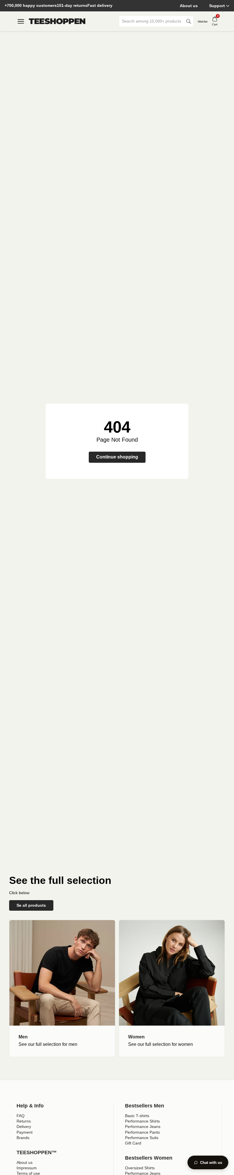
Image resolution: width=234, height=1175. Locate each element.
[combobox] (152, 21)
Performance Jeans (142, 1126)
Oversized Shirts (140, 1168)
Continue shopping (117, 456)
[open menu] (21, 21)
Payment (25, 1132)
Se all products (31, 905)
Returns (24, 1121)
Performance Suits (141, 1137)
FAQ (21, 1115)
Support (217, 5)
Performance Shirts (142, 1121)
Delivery (24, 1126)
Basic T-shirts (137, 1115)
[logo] (57, 21)
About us (189, 5)
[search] (188, 21)
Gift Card (133, 1143)
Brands (23, 1137)
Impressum (27, 1168)
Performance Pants (142, 1132)
